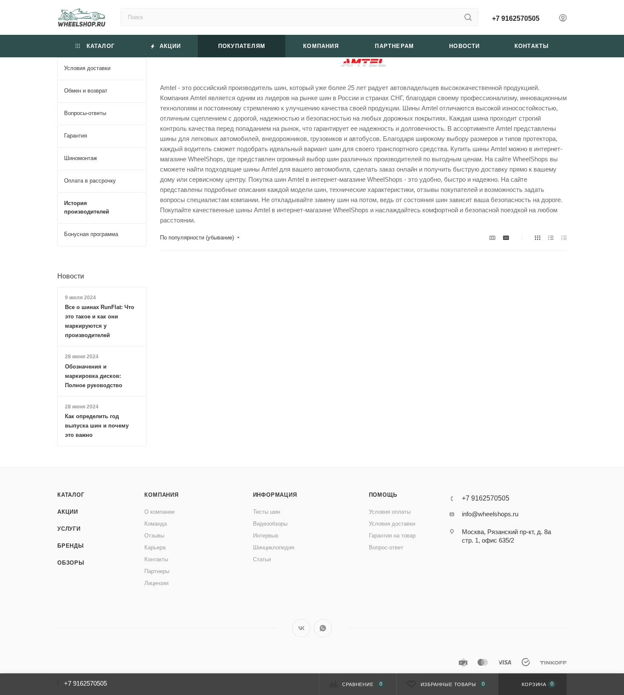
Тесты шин (266, 512)
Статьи (262, 559)
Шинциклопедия (273, 547)
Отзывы (154, 535)
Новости (70, 276)
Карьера (155, 547)
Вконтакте (301, 628)
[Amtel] (363, 62)
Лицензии (156, 583)
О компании (159, 512)
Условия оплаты (389, 512)
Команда (155, 524)
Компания (161, 495)
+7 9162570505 (516, 18)
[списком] (551, 238)
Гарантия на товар (392, 535)
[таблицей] (564, 238)
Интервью (265, 535)
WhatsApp (323, 628)
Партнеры (156, 571)
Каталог (70, 495)
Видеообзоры (270, 524)
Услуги (69, 529)
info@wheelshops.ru (490, 514)
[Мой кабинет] (563, 19)
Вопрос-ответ (386, 547)
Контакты (156, 559)
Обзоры (70, 563)
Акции (67, 512)
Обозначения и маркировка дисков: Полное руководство (93, 375)
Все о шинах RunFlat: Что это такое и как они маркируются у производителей (99, 321)
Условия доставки (392, 524)
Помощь (383, 495)
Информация (275, 495)
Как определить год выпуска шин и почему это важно (97, 425)
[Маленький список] (492, 238)
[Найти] (468, 17)
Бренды (70, 546)
